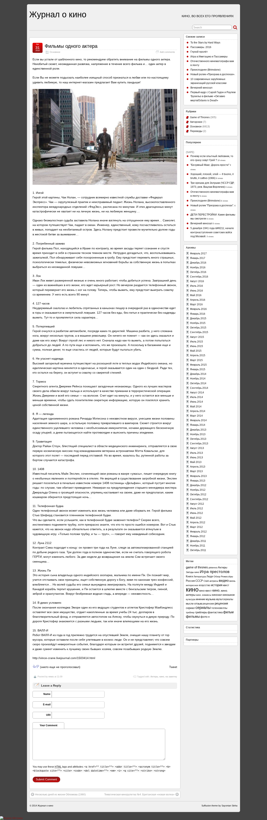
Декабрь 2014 (198, 374)
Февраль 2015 (198, 364)
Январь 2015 (197, 369)
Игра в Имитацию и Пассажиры (209, 56)
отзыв (198, 603)
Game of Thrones (200, 117)
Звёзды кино (192, 572)
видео (224, 581)
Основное (55, 52)
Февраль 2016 (198, 309)
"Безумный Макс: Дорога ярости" (209, 164)
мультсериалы (224, 599)
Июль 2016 (196, 285)
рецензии (208, 603)
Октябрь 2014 (198, 383)
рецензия (221, 603)
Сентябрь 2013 (199, 443)
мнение (200, 599)
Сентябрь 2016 (199, 276)
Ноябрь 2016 (197, 267)
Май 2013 (196, 462)
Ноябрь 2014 (197, 378)
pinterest (213, 567)
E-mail (46, 704)
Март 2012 (196, 527)
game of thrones (197, 567)
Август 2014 (197, 392)
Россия (190, 580)
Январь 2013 (197, 480)
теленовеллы (219, 608)
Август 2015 (197, 337)
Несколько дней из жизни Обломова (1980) (60, 794)
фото (204, 616)
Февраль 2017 (198, 253)
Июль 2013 (196, 452)
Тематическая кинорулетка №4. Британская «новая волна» (139, 794)
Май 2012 (196, 517)
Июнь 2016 (196, 290)
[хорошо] (34, 666)
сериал (190, 608)
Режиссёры (227, 576)
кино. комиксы (203, 595)
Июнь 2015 (196, 346)
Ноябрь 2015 (197, 323)
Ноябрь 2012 (197, 489)
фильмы (193, 616)
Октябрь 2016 (198, 272)
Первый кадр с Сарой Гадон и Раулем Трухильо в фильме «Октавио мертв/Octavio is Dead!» (213, 96)
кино (161, 676)
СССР (199, 580)
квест (226, 585)
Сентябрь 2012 (199, 499)
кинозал (217, 594)
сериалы (203, 608)
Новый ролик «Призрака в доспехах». (212, 74)
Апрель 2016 (197, 299)
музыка (210, 599)
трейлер (190, 612)
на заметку (171, 676)
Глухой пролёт (199, 51)
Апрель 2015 (197, 355)
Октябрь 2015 (198, 327)
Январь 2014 (197, 424)
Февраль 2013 (198, 476)
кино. (216, 590)
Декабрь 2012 (198, 485)
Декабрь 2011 (198, 541)
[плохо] (37, 666)
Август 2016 (197, 281)
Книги (189, 576)
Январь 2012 (197, 536)
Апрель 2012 (197, 522)
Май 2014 (196, 406)
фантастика (215, 612)
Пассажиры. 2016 (200, 47)
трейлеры (201, 612)
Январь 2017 (197, 258)
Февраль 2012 (198, 531)
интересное (192, 585)
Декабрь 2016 (198, 262)
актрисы (213, 581)
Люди (210, 576)
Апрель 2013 (197, 466)
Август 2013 (197, 448)
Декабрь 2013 (198, 429)
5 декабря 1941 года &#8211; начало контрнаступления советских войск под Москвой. (212, 232)
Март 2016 (196, 304)
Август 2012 (197, 503)
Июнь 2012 (196, 513)
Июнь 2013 (196, 457)
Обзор (217, 576)
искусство (204, 585)
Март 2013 (196, 471)
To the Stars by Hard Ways (205, 42)
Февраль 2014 (198, 420)
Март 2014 (196, 415)
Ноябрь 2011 (197, 545)
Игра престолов (214, 571)
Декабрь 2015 (198, 318)
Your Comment (48, 725)
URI (48, 715)
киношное (229, 594)
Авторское (196, 121)
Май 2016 (196, 295)
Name (46, 694)
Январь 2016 (197, 313)
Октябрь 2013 (198, 438)
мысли (190, 603)
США (206, 581)
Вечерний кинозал (201, 87)
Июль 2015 (196, 341)
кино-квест (205, 590)
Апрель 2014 (197, 411)
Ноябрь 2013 (197, 434)
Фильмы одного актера (71, 46)
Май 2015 (196, 350)
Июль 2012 (196, 508)
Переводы (196, 131)
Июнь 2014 (196, 401)
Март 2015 (196, 360)
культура (190, 599)
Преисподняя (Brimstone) (205, 69)
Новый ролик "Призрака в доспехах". (212, 205)
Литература (200, 576)
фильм (228, 612)
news (51, 676)
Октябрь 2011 (198, 550)
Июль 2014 (196, 397)
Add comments (167, 52)
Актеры (154, 676)
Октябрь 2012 (198, 494)
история (216, 585)
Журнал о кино (57, 14)
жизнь (232, 581)
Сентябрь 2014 (199, 388)
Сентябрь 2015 (199, 332)
